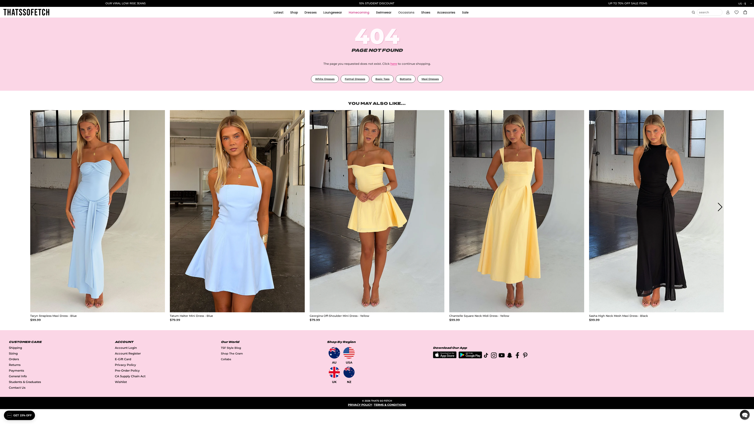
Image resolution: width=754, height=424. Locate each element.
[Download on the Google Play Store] (470, 357)
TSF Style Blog (231, 348)
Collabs (226, 359)
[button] (728, 11)
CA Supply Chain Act (130, 376)
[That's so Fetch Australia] (334, 352)
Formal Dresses (355, 78)
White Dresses (325, 78)
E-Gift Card (123, 359)
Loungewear (332, 12)
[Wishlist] (736, 12)
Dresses (311, 12)
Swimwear (384, 12)
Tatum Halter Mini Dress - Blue (191, 316)
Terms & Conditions (390, 405)
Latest (279, 12)
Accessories (446, 12)
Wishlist (121, 382)
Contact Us (17, 387)
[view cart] (745, 12)
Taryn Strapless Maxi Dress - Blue (53, 316)
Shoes (425, 12)
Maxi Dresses (430, 78)
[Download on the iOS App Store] (445, 357)
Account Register (128, 353)
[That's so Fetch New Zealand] (349, 372)
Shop (294, 12)
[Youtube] (502, 356)
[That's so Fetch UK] (334, 372)
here (393, 64)
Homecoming (359, 12)
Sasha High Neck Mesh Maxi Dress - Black (618, 316)
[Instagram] (494, 356)
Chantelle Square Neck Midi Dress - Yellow (479, 316)
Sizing (13, 353)
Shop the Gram (232, 353)
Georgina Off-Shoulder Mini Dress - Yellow (339, 316)
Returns (15, 365)
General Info (18, 376)
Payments (16, 370)
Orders (14, 359)
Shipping (15, 348)
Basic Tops (382, 78)
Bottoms (405, 78)
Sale (465, 12)
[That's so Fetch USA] (349, 352)
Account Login (126, 348)
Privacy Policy (125, 365)
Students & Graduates (25, 382)
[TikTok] (486, 356)
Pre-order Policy (127, 370)
